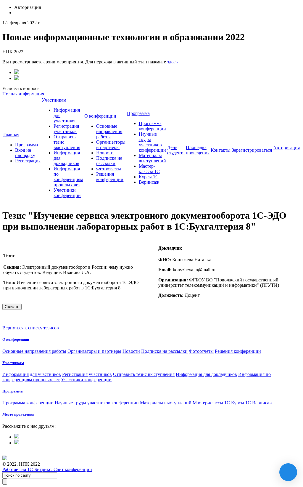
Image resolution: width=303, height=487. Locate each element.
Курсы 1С (149, 176)
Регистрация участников (66, 129)
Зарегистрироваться (252, 150)
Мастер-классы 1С (149, 169)
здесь (172, 61)
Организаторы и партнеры (110, 145)
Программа (26, 144)
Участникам (54, 99)
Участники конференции (67, 193)
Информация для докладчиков (206, 374)
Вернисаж (149, 182)
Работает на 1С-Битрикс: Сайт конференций (47, 469)
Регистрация (28, 160)
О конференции (100, 115)
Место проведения (18, 414)
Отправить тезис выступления (144, 374)
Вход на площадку (25, 153)
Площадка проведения (197, 150)
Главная (11, 134)
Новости (105, 152)
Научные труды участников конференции (152, 142)
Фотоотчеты (108, 168)
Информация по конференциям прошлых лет (68, 176)
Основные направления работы (109, 131)
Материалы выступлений (152, 158)
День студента (176, 150)
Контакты (221, 150)
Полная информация (23, 93)
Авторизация (286, 147)
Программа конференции (152, 126)
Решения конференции (109, 177)
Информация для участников (31, 374)
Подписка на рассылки (109, 161)
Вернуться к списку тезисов (30, 327)
